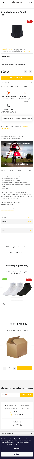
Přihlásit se (26, 395)
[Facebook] (14, 425)
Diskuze (17, 118)
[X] (17, 425)
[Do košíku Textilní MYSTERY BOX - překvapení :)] (24, 368)
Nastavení (17, 448)
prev (1, 289)
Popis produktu (7, 118)
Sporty (29, 221)
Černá (29, 230)
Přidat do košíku (17, 78)
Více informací (13, 444)
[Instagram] (21, 425)
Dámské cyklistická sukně (7, 49)
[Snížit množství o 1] (25, 71)
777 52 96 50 (18, 415)
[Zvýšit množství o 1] (30, 71)
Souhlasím (17, 454)
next (32, 289)
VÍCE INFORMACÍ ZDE (7, 210)
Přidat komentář (17, 253)
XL (21, 299)
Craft (32, 83)
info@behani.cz (18, 412)
